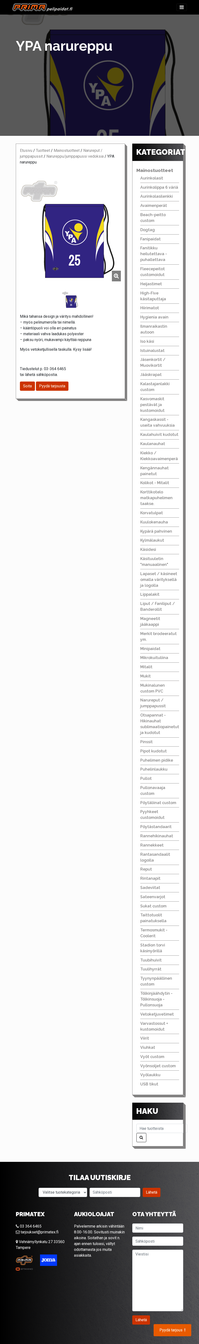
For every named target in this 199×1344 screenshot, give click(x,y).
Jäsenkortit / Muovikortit (153, 362)
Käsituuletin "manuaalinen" (154, 561)
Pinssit (146, 742)
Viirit (144, 1038)
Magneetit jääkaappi (150, 621)
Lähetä (151, 1192)
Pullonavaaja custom (152, 790)
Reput (146, 869)
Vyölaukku (150, 1075)
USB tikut (149, 1084)
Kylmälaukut (152, 540)
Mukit (145, 676)
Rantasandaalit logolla (155, 857)
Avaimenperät (153, 205)
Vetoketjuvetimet (157, 1014)
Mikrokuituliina (154, 657)
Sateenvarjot (152, 897)
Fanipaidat (150, 239)
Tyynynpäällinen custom (156, 981)
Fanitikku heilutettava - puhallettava (153, 254)
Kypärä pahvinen (156, 531)
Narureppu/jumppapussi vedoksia (75, 156)
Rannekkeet (152, 845)
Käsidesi (148, 549)
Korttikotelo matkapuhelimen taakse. (156, 498)
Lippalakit (149, 594)
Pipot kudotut (153, 751)
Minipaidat (150, 648)
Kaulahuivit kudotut (159, 434)
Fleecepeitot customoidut (152, 272)
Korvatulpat (151, 513)
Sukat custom (153, 906)
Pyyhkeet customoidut (152, 814)
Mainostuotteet (67, 150)
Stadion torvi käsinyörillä (152, 948)
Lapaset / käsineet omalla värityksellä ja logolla (158, 579)
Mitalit (146, 667)
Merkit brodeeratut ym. (158, 636)
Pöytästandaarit (156, 826)
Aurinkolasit (151, 178)
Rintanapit (150, 878)
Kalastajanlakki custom (155, 387)
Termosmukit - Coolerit (153, 933)
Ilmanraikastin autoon (153, 329)
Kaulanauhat (152, 443)
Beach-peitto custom (153, 217)
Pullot (146, 778)
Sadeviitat (150, 887)
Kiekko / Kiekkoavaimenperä (159, 456)
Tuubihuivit (151, 960)
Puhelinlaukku (153, 769)
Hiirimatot (149, 308)
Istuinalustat (152, 350)
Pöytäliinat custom (158, 802)
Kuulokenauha (154, 522)
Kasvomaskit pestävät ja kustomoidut (152, 405)
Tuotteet (43, 150)
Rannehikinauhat (156, 836)
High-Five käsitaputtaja (153, 296)
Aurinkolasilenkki (156, 196)
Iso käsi (147, 341)
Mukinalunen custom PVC (152, 688)
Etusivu (26, 150)
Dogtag (147, 230)
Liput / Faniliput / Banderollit (157, 606)
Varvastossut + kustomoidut (154, 1026)
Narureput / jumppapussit (153, 703)
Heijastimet (151, 284)
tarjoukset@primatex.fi (39, 1232)
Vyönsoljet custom (158, 1066)
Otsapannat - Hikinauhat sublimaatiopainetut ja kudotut (159, 724)
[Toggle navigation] (181, 7)
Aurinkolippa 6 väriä (159, 187)
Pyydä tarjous (172, 1330)
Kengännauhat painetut (154, 471)
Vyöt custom (152, 1056)
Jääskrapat (151, 374)
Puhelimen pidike (156, 760)
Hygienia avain (154, 317)
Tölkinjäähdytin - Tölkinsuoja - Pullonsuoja (156, 999)
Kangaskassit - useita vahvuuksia (157, 422)
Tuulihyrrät (150, 969)
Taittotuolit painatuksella (153, 918)
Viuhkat (147, 1047)
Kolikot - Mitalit (154, 483)
